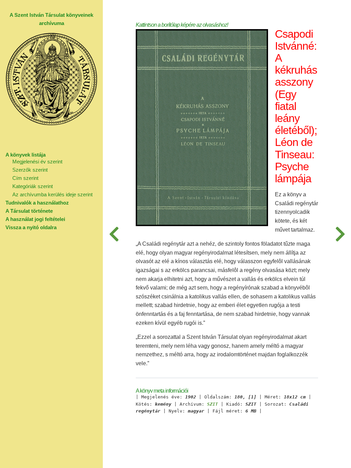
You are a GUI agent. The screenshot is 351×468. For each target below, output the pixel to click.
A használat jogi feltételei (35, 219)
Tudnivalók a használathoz (37, 203)
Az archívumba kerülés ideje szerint (52, 194)
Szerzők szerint (30, 170)
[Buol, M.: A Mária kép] (114, 234)
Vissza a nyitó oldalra (31, 227)
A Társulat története (29, 211)
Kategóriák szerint (32, 186)
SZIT (212, 404)
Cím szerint (25, 178)
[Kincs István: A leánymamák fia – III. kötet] (340, 234)
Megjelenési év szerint (37, 161)
